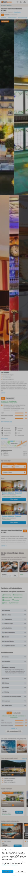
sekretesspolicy (5, 864)
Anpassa (14, 875)
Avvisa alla (20, 871)
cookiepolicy (14, 864)
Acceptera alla (7, 871)
